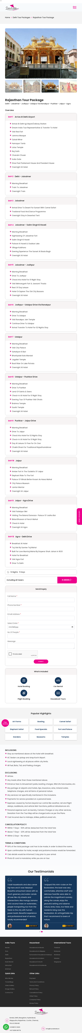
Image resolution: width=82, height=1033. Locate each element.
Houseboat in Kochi (36, 962)
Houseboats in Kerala (37, 948)
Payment (33, 978)
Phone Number (15, 605)
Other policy (34, 996)
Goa (6, 951)
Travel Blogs (9, 982)
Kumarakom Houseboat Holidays (41, 955)
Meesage (12, 641)
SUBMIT (41, 661)
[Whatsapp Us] (6, 1027)
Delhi (6, 955)
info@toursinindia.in (52, 1029)
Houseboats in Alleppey (37, 951)
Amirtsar (8, 969)
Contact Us (9, 993)
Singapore (57, 962)
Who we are (9, 978)
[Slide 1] (13, 86)
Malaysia (57, 951)
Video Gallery (9, 985)
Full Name (12, 596)
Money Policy (34, 1003)
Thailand (57, 948)
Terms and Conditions (37, 982)
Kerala (7, 948)
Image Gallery (10, 989)
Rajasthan (8, 958)
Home (7, 17)
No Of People (14, 632)
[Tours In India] (12, 7)
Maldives (57, 955)
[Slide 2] (31, 86)
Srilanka (56, 958)
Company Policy (35, 1000)
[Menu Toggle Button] (74, 7)
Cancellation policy (36, 993)
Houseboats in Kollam (37, 958)
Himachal (8, 965)
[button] (40, 931)
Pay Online (5, 723)
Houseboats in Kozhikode (38, 965)
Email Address (14, 614)
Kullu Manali (9, 962)
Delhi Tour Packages (21, 17)
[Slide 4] (68, 86)
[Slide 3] (50, 86)
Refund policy (34, 989)
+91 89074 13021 (15, 1027)
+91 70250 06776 (15, 1030)
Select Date (13, 623)
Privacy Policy (34, 985)
